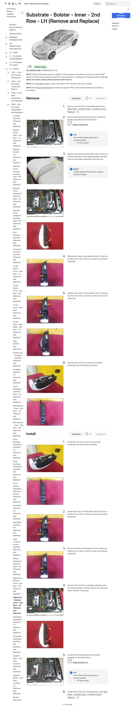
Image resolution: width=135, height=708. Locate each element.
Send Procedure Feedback (121, 15)
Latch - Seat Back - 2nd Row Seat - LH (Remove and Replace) (18, 394)
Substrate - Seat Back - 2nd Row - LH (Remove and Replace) (18, 625)
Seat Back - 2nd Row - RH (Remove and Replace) (18, 529)
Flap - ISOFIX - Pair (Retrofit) (17, 345)
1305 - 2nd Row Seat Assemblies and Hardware (17, 108)
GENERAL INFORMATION (15, 38)
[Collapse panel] (128, 9)
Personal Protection (44, 88)
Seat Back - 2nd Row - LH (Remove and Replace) (18, 512)
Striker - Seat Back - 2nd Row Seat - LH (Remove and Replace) (18, 566)
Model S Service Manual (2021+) (15, 27)
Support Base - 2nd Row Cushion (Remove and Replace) (17, 664)
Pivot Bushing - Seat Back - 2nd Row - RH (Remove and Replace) (18, 470)
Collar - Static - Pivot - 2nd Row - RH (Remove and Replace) (17, 293)
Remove (115, 26)
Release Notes (15, 34)
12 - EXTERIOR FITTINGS (15, 63)
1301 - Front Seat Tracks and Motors (16, 75)
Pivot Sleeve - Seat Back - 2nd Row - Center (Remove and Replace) (18, 492)
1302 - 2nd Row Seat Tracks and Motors (15, 85)
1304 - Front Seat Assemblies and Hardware (17, 97)
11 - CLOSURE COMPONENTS (16, 57)
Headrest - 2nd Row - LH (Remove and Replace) (17, 376)
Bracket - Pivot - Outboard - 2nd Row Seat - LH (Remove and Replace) (17, 197)
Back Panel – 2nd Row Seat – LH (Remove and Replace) (88, 694)
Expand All (76, 98)
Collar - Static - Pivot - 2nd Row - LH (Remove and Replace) (17, 274)
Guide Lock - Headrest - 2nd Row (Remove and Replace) (18, 359)
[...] (78, 112)
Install (114, 29)
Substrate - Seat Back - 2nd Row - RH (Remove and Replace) (18, 644)
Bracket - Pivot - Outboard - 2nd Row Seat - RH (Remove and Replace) (17, 219)
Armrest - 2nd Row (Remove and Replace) (17, 121)
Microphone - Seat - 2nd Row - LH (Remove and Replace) (18, 412)
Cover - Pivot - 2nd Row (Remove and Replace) (17, 311)
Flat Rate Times (42, 84)
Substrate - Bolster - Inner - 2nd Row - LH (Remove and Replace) (18, 605)
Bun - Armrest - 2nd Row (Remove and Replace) (17, 239)
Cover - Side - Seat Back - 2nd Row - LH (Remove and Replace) (17, 330)
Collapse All (100, 98)
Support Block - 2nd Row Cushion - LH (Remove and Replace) (18, 684)
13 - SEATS (14, 69)
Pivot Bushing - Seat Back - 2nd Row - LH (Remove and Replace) (18, 448)
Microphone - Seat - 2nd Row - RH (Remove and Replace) (18, 429)
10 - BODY (13, 52)
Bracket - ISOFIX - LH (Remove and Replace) (17, 156)
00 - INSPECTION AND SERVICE (15, 46)
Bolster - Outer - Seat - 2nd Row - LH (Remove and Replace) (17, 138)
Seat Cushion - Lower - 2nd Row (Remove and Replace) (17, 547)
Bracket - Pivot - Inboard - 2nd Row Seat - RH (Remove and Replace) (17, 175)
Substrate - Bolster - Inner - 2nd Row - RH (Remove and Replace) (18, 586)
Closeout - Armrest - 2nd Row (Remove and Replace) (17, 255)
